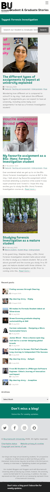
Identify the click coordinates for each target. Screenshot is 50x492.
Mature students (11, 250)
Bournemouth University (6, 7)
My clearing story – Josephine (23, 380)
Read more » (30, 189)
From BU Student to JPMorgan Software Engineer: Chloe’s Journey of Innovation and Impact (28, 371)
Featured (8, 89)
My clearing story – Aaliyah (21, 359)
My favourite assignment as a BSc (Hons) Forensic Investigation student (24, 159)
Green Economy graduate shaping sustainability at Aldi (24, 319)
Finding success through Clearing (24, 289)
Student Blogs (23, 250)
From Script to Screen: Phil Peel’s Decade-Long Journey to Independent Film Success (28, 350)
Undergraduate (36, 89)
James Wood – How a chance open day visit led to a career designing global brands (26, 341)
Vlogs (45, 89)
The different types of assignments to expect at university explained (21, 80)
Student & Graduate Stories (29, 10)
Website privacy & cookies (32, 443)
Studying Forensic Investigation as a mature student (21, 240)
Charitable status (9, 443)
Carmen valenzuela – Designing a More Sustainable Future (27, 329)
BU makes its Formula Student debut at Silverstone (27, 310)
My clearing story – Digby (21, 299)
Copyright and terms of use (13, 446)
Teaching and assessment (21, 89)
